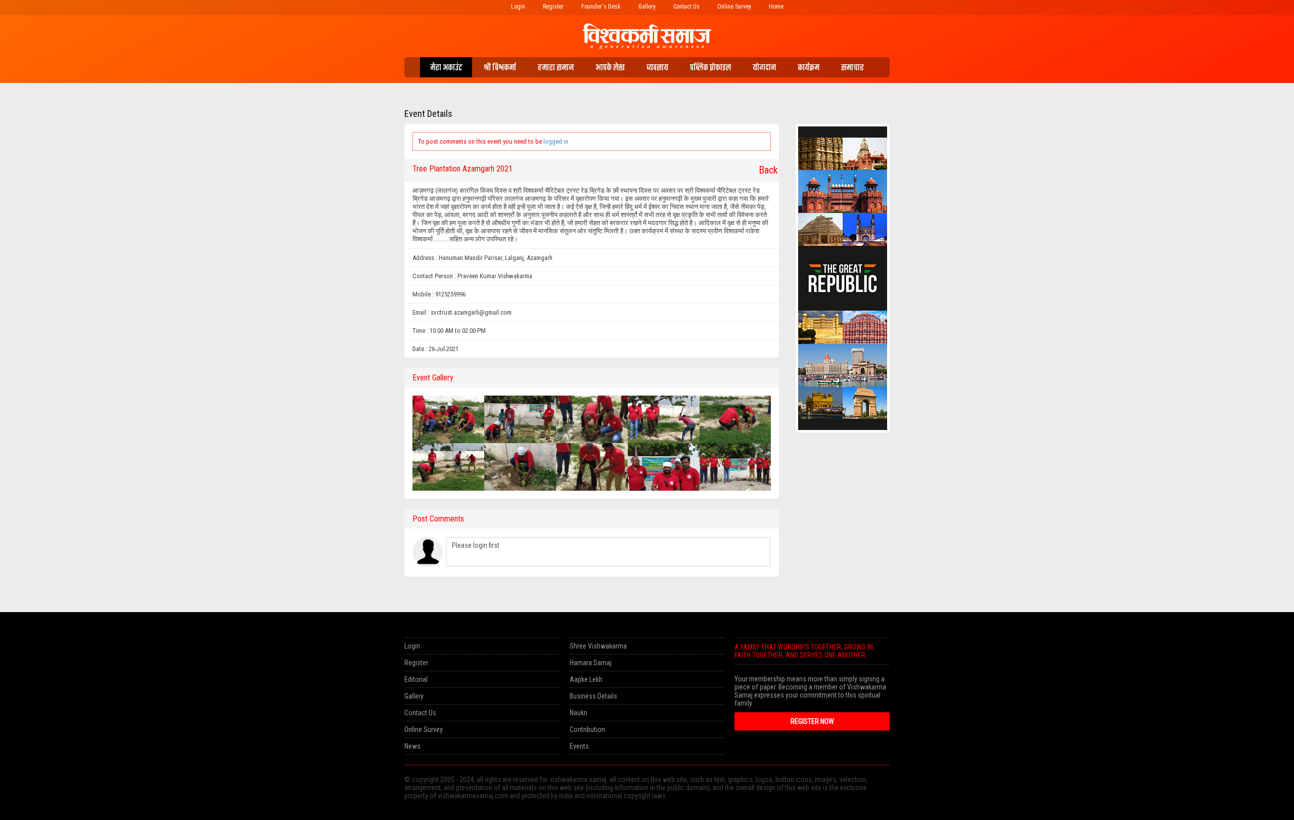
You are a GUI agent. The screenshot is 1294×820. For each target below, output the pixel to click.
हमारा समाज (556, 68)
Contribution (587, 729)
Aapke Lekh (586, 679)
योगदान (764, 68)
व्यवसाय (657, 68)
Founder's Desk (601, 6)
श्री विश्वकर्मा (500, 68)
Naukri (578, 713)
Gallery (647, 6)
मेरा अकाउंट (446, 68)
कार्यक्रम (808, 68)
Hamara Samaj (591, 663)
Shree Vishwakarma (598, 646)
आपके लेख (610, 68)
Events (579, 746)
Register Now (812, 721)
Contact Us (686, 6)
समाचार (852, 68)
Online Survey (734, 6)
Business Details (593, 696)
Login (518, 6)
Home (776, 6)
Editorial (416, 679)
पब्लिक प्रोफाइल (710, 68)
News (412, 746)
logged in (555, 141)
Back (765, 170)
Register (553, 6)
